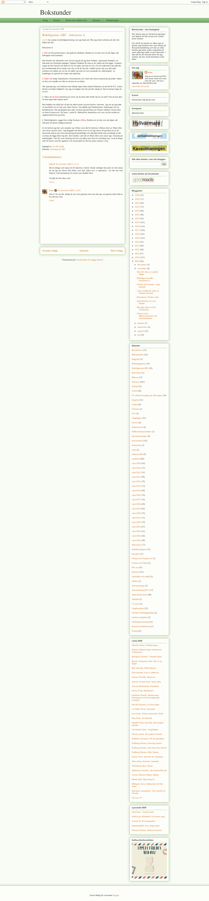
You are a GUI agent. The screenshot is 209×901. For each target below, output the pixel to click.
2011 (137, 253)
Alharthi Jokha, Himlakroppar (145, 645)
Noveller (135, 554)
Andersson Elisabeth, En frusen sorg (148, 816)
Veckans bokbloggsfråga (143, 613)
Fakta (134, 404)
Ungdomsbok (138, 608)
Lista (134, 450)
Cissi (51, 190)
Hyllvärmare (137, 427)
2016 (137, 234)
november (142, 268)
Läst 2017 (136, 499)
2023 (137, 207)
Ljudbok (135, 459)
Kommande (137, 441)
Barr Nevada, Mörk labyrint (144, 668)
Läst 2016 (136, 495)
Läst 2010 (136, 468)
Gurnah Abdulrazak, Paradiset (145, 686)
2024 (137, 203)
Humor (135, 422)
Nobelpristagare (112, 20)
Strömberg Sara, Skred (142, 766)
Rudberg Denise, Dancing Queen (147, 743)
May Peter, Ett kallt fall (142, 718)
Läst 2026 (136, 540)
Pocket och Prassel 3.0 (142, 558)
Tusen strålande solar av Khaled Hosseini (148, 292)
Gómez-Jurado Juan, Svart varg (146, 682)
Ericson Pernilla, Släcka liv (143, 677)
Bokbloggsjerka (139, 363)
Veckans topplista (139, 617)
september (142, 327)
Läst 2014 (136, 486)
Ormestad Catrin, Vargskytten (145, 729)
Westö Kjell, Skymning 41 (143, 779)
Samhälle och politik (141, 576)
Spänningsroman (139, 594)
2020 (137, 218)
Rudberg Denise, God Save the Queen (149, 748)
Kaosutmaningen (139, 436)
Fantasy (135, 409)
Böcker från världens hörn (76, 20)
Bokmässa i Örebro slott (147, 297)
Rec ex (135, 567)
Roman (135, 572)
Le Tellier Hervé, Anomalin (143, 709)
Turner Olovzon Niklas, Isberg (145, 775)
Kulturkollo (136, 445)
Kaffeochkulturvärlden (141, 431)
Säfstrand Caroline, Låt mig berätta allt (149, 770)
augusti (140, 331)
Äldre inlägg (116, 251)
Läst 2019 (136, 508)
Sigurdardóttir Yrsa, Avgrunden (146, 826)
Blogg (45, 20)
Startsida (83, 251)
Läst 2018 (136, 504)
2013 (137, 246)
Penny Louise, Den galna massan (147, 734)
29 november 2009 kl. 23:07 (69, 190)
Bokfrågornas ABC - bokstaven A (146, 279)
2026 (137, 195)
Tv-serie (135, 604)
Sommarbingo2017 (140, 590)
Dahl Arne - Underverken (143, 812)
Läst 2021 (136, 518)
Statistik (135, 599)
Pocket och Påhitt (139, 563)
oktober (141, 323)
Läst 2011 (136, 472)
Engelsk (135, 400)
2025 (137, 199)
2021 (137, 214)
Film (134, 413)
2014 (137, 242)
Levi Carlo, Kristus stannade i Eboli (147, 713)
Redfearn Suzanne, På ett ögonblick (148, 738)
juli (138, 335)
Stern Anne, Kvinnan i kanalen (145, 761)
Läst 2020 (136, 513)
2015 (137, 238)
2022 (137, 211)
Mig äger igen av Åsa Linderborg (146, 308)
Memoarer (136, 545)
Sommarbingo (138, 586)
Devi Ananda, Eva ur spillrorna (145, 672)
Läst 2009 (136, 463)
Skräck (135, 581)
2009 (137, 261)
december (142, 264)
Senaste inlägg (49, 251)
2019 (137, 222)
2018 (137, 226)
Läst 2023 (136, 527)
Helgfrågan (137, 418)
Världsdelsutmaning (141, 622)
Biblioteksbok (138, 355)
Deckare (135, 382)
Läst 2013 (136, 481)
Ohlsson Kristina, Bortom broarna (147, 830)
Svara (51, 182)
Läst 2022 (136, 522)
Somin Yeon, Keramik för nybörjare (147, 757)
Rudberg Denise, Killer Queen (145, 752)
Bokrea (135, 377)
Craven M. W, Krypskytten (143, 821)
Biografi (135, 359)
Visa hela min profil (140, 86)
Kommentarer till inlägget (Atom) (89, 260)
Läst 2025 (136, 536)
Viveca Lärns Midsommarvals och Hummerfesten (147, 315)
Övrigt (134, 631)
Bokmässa (136, 373)
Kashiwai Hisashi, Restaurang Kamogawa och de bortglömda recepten (145, 697)
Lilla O (44, 40)
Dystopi (135, 386)
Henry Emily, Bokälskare (143, 690)
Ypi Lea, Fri (137, 798)
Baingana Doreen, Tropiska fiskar (147, 656)
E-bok (134, 391)
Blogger (116, 895)
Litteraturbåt (137, 454)
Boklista (56, 20)
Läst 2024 (136, 531)
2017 (137, 230)
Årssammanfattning (140, 626)
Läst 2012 (136, 477)
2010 (137, 257)
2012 (137, 249)
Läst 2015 (136, 490)
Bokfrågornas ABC (58, 149)
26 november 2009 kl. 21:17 (67, 164)
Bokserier (96, 20)
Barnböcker (137, 350)
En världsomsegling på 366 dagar (147, 395)
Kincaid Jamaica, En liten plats (145, 704)
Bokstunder (55, 12)
